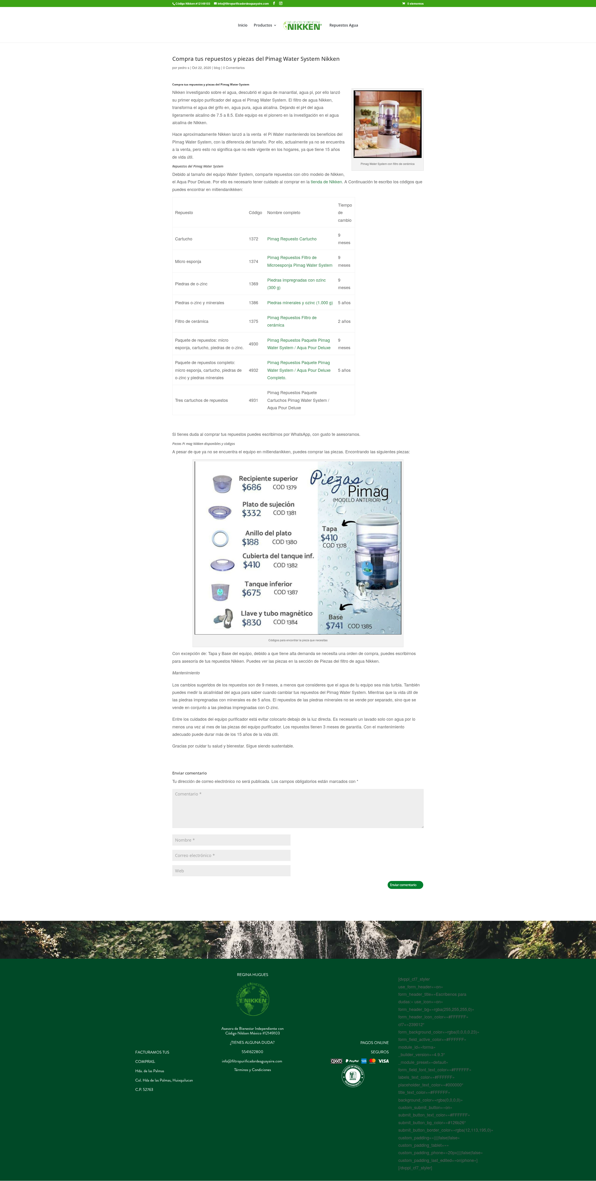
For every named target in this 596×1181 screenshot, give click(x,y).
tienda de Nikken (326, 181)
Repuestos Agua (343, 26)
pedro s (183, 67)
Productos (263, 26)
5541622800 (252, 1052)
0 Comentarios (234, 67)
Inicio (242, 26)
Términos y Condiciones (252, 1069)
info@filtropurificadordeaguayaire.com (252, 1061)
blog (217, 67)
